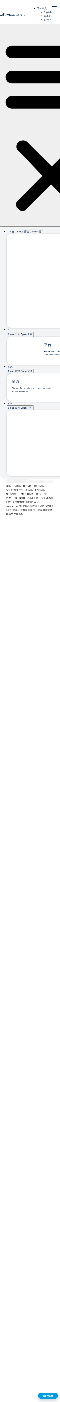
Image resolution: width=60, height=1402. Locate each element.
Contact (48, 1396)
